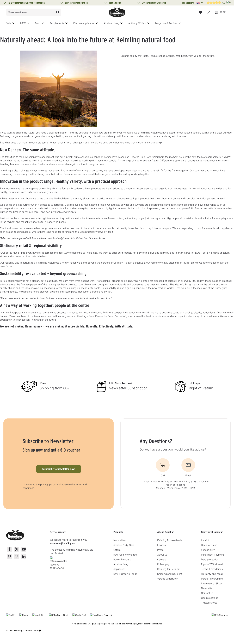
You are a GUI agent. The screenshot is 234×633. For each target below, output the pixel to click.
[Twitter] (16, 549)
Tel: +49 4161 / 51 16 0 (186, 481)
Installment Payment (212, 554)
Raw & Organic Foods (125, 573)
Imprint (205, 540)
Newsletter (207, 588)
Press (160, 549)
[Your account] (208, 12)
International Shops (212, 583)
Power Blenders (122, 559)
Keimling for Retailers (168, 569)
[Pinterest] (9, 556)
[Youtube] (23, 549)
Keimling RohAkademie (169, 540)
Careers (161, 559)
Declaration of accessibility (209, 547)
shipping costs (103, 623)
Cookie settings (209, 597)
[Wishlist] (200, 12)
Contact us (207, 593)
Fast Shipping (115, 2)
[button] (199, 2)
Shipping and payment (169, 573)
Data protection (209, 559)
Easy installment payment (76, 2)
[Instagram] (16, 556)
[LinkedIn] (23, 556)
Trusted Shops (209, 602)
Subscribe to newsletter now (58, 468)
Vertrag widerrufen (167, 578)
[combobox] (29, 12)
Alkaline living (120, 564)
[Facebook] (9, 549)
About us (162, 554)
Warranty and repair (212, 573)
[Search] (57, 12)
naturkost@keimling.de (62, 543)
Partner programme (212, 578)
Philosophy (163, 564)
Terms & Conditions (212, 569)
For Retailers (188, 2)
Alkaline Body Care (123, 545)
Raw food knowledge (125, 554)
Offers (116, 549)
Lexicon (161, 545)
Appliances (119, 569)
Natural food (120, 540)
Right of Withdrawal (212, 564)
